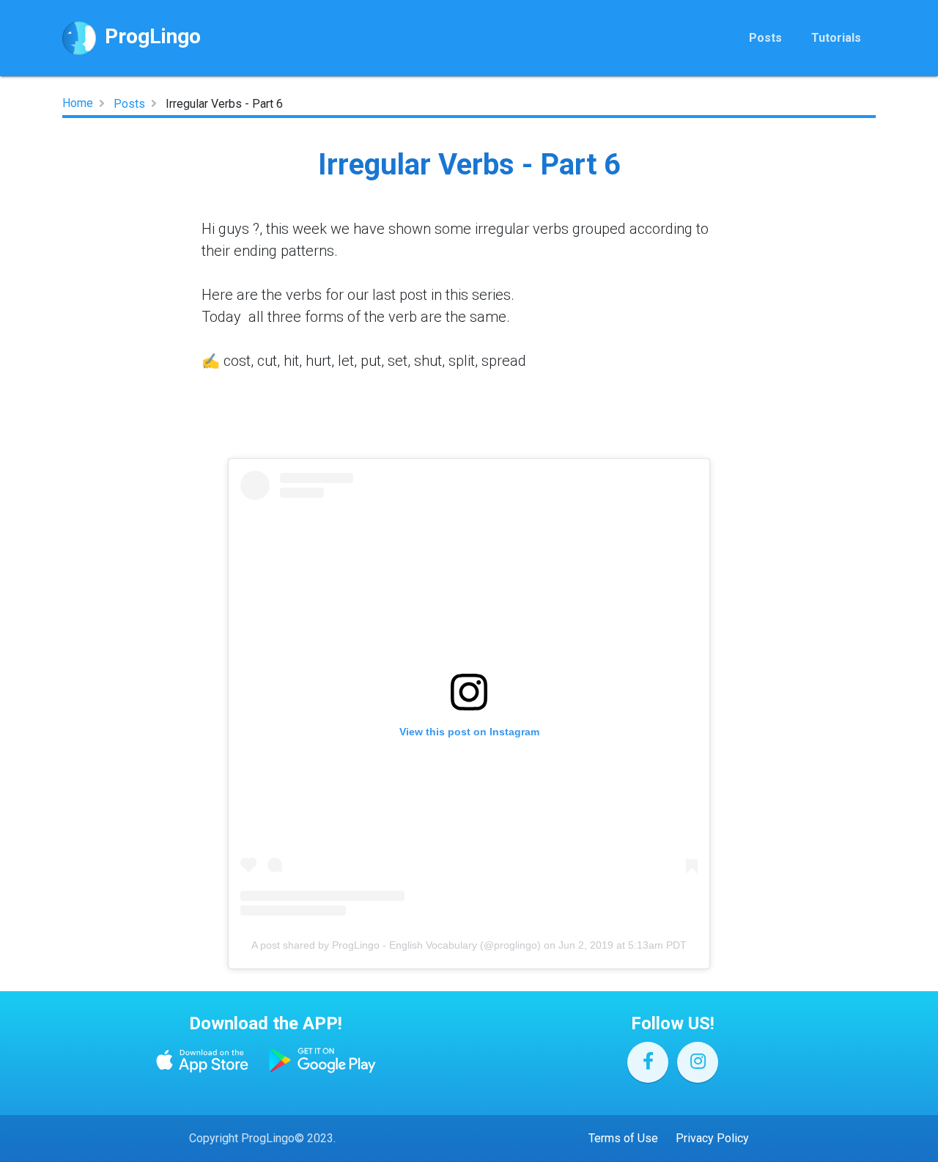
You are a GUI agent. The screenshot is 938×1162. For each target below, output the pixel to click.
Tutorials (836, 38)
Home (77, 103)
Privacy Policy (712, 1138)
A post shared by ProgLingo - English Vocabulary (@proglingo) (396, 945)
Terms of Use (623, 1138)
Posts (765, 38)
